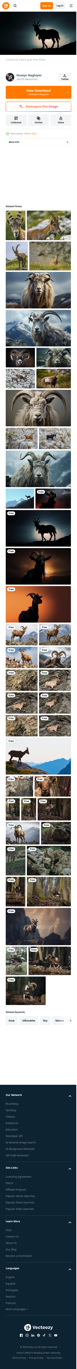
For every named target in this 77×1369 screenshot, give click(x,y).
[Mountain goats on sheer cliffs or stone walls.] (22, 540)
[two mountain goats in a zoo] (16, 1306)
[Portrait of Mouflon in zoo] (50, 1069)
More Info (14, 140)
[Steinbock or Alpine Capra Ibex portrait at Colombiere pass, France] (15, 224)
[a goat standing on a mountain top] (20, 623)
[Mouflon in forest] (15, 1206)
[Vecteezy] (5, 5)
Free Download (38, 92)
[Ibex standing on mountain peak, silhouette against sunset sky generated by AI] (38, 1272)
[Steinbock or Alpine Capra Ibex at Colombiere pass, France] (26, 315)
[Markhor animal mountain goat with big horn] (38, 350)
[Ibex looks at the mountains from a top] (38, 1016)
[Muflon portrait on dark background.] (20, 417)
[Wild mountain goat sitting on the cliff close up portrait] (22, 871)
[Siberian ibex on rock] (21, 1141)
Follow (64, 79)
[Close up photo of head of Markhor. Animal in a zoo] (24, 1068)
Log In (60, 5)
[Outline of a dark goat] (23, 645)
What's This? (30, 133)
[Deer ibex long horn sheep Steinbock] (20, 459)
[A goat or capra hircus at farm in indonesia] (19, 1046)
